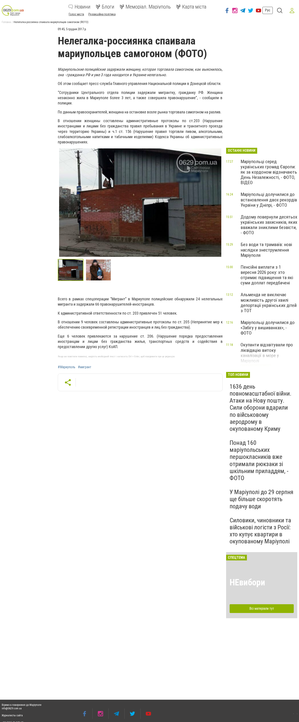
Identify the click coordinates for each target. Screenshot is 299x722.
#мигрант (84, 367)
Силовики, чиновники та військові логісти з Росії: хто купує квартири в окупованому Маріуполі (260, 531)
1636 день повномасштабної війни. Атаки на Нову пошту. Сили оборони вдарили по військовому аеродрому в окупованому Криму (260, 407)
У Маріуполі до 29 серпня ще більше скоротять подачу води (261, 499)
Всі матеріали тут (261, 608)
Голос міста (76, 14)
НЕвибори (247, 582)
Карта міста (194, 7)
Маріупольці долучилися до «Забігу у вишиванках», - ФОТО (268, 328)
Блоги (108, 7)
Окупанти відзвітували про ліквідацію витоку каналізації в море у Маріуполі (267, 352)
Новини (82, 7)
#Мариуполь (66, 367)
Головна (6, 22)
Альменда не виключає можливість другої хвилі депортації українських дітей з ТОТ (269, 302)
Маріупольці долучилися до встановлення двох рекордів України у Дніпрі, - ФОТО (269, 200)
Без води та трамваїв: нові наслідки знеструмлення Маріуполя (266, 250)
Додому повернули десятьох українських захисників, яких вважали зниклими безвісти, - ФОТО (269, 224)
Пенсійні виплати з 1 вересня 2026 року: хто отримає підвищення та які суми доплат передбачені (267, 274)
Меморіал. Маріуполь (148, 7)
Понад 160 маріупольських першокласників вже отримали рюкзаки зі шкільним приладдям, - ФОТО (259, 460)
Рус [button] (267, 10)
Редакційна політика (102, 14)
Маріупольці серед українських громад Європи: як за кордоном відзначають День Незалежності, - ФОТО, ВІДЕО (269, 172)
